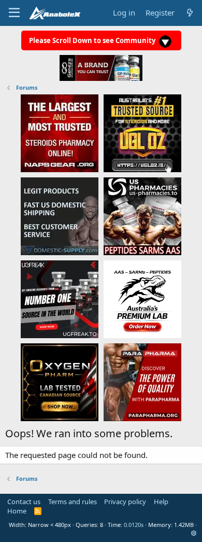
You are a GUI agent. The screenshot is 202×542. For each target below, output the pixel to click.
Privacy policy (125, 501)
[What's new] (190, 12)
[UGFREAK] (59, 299)
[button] (194, 533)
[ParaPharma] (142, 382)
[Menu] (14, 13)
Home (16, 511)
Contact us (23, 501)
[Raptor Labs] (142, 299)
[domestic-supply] (59, 216)
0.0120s (133, 525)
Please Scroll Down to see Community (93, 40)
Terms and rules (72, 501)
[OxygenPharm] (59, 382)
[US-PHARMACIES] (142, 216)
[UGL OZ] (142, 133)
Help (161, 501)
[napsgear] (59, 133)
